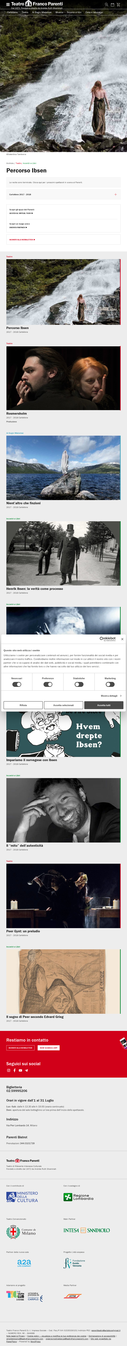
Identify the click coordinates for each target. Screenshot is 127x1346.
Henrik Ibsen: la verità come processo (34, 589)
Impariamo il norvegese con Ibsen (31, 760)
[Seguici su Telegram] (26, 1071)
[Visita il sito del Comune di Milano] (32, 1236)
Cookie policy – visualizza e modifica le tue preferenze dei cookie (56, 1336)
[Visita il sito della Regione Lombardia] (90, 1202)
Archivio (10, 163)
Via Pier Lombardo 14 (17, 1125)
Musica (59, 12)
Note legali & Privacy (15, 1336)
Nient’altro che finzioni (23, 503)
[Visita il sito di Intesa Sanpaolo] (90, 1236)
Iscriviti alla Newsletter (21, 240)
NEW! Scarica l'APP (48, 1048)
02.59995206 (16, 1091)
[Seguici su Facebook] (14, 1071)
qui (40, 182)
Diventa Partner (17, 228)
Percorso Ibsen (17, 328)
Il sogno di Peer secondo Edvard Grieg (35, 1017)
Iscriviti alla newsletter (20, 1048)
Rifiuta (23, 705)
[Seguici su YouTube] (20, 1071)
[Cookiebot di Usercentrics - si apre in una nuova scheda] (102, 639)
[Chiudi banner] (122, 639)
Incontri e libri (74, 12)
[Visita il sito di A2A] (32, 1269)
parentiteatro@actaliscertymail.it (105, 1330)
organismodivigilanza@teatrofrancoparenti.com (67, 1338)
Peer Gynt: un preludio (23, 931)
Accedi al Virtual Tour (20, 213)
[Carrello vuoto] (118, 4)
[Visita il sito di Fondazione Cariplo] (32, 1302)
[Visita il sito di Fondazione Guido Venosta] (90, 1269)
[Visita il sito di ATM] (90, 1302)
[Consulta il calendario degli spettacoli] (112, 4)
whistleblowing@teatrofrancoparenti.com (24, 1338)
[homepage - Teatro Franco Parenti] (56, 4)
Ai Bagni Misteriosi (42, 12)
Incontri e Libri (29, 163)
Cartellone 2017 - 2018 (20, 194)
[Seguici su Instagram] (8, 1071)
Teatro (25, 12)
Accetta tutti (103, 705)
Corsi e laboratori (94, 12)
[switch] (48, 684)
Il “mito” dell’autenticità (24, 845)
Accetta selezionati (63, 705)
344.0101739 (27, 1143)
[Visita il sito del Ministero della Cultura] (32, 1202)
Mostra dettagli (109, 695)
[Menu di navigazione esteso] (8, 4)
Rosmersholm (16, 413)
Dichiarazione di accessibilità (102, 1336)
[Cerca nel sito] (106, 4)
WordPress (36, 1341)
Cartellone (12, 12)
